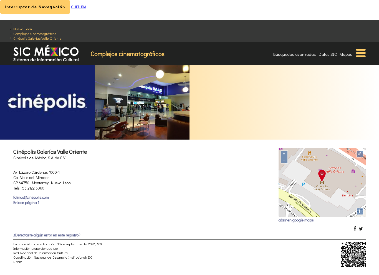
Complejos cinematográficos (34, 33)
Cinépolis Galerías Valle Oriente (37, 38)
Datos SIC (328, 54)
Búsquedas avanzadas (294, 54)
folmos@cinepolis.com (31, 197)
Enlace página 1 (26, 202)
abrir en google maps (296, 220)
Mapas (346, 54)
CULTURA (78, 6)
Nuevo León (22, 28)
